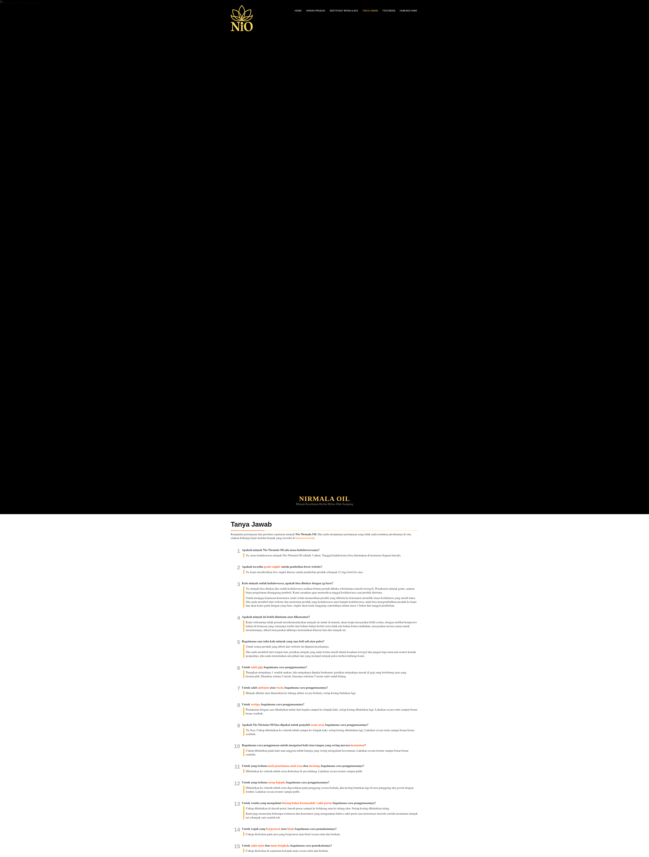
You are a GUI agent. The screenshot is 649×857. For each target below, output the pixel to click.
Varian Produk (315, 10)
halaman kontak (305, 538)
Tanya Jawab (370, 10)
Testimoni (388, 10)
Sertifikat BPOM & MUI (344, 10)
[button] (16, 257)
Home (298, 10)
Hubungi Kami (408, 10)
